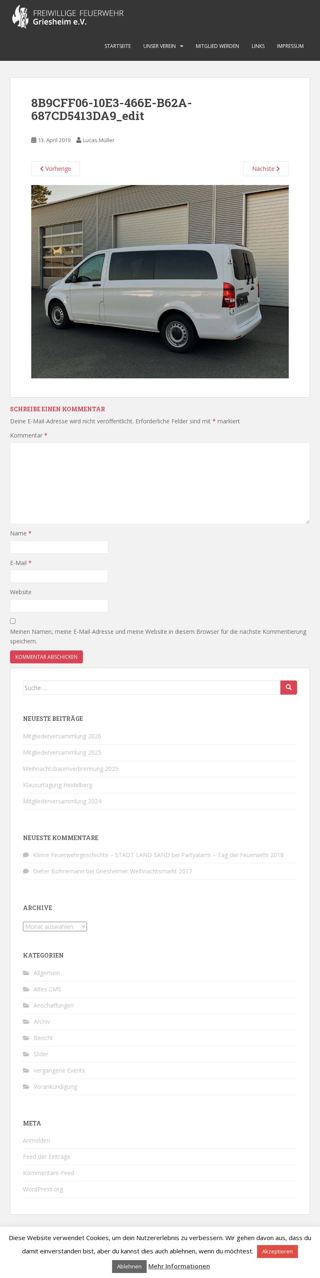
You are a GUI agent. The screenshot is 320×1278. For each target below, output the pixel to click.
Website (21, 592)
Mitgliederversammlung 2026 (62, 736)
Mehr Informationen (179, 1266)
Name (21, 533)
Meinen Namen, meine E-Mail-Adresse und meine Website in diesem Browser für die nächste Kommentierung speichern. (158, 636)
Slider (41, 1054)
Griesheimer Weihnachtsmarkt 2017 (144, 871)
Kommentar (29, 435)
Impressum (290, 46)
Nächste (264, 169)
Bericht (43, 1038)
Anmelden (36, 1140)
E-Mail (21, 563)
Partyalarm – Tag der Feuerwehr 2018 (232, 855)
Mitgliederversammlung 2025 (62, 752)
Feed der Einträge (46, 1156)
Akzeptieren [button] (277, 1251)
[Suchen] (288, 687)
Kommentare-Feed (48, 1173)
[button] (160, 281)
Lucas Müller (99, 140)
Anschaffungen (54, 1005)
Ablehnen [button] (129, 1266)
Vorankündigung (55, 1086)
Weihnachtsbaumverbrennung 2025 (70, 769)
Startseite (118, 46)
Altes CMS (47, 989)
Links (258, 46)
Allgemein (47, 973)
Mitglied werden (217, 46)
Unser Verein (159, 46)
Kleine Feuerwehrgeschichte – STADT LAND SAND (101, 855)
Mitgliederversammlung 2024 (62, 801)
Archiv (42, 1021)
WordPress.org (43, 1189)
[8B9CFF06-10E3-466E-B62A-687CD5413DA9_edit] (160, 281)
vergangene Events (59, 1070)
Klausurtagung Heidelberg (57, 785)
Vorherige (57, 169)
